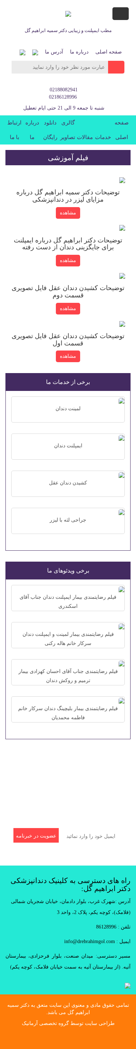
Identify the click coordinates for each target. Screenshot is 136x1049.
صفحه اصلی (108, 52)
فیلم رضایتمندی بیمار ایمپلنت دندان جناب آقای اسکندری (68, 601)
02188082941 (64, 89)
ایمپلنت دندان (68, 445)
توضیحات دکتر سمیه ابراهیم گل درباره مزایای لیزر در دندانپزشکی (68, 196)
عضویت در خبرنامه (36, 836)
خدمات (103, 137)
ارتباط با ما (14, 130)
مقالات (85, 137)
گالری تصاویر (67, 130)
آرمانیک (30, 1023)
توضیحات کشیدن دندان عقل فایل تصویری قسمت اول (68, 339)
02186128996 (63, 97)
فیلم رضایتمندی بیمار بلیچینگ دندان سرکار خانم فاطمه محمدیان (68, 713)
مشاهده (68, 212)
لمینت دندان (68, 408)
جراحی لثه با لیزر (68, 520)
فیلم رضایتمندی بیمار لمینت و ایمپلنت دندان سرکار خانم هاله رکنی (68, 639)
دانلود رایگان (50, 130)
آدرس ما (54, 52)
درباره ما (79, 52)
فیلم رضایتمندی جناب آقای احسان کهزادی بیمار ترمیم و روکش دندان (68, 676)
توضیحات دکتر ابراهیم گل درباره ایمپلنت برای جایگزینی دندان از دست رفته (68, 244)
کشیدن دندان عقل (68, 483)
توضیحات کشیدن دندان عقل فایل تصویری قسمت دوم (68, 291)
